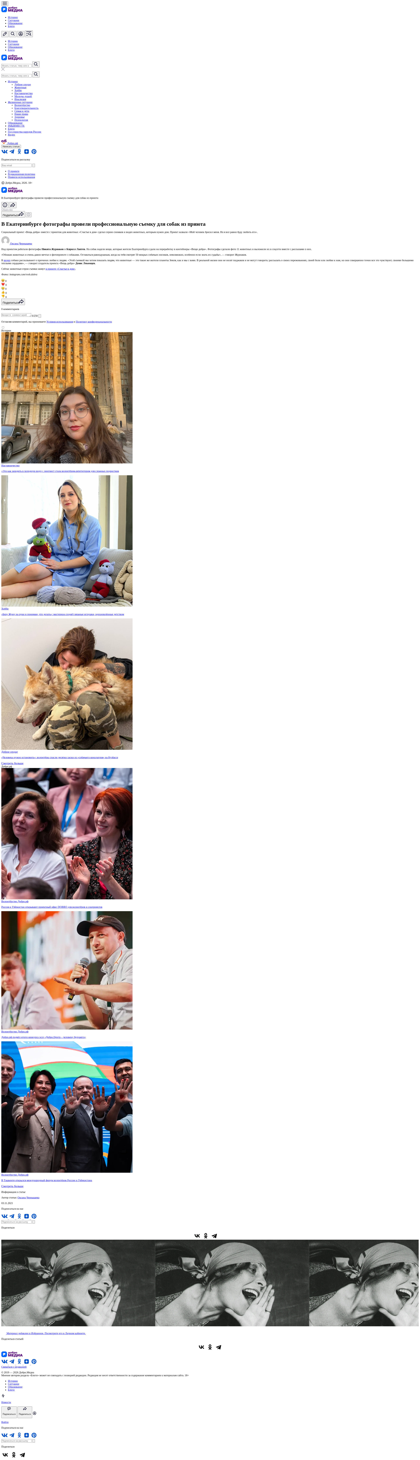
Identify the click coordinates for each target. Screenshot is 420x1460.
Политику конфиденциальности (94, 321)
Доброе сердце (22, 84)
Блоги (11, 26)
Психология (21, 120)
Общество (7, 209)
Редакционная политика (21, 174)
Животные (20, 87)
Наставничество (23, 93)
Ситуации (13, 20)
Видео (11, 134)
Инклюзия (20, 99)
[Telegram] (214, 1236)
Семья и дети (21, 111)
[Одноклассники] (206, 1236)
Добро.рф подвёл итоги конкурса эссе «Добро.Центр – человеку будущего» (43, 1037)
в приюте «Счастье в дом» (60, 268)
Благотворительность (26, 108)
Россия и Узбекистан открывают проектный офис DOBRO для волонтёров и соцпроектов (51, 907)
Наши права (21, 114)
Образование (15, 23)
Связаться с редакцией (14, 1366)
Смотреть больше (12, 763)
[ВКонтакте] (197, 1236)
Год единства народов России (24, 131)
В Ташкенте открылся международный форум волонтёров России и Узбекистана (46, 1180)
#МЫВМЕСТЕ (16, 125)
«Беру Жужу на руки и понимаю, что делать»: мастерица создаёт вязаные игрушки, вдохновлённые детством (62, 614)
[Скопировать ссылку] (223, 1236)
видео (7, 260)
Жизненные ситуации (20, 102)
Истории (13, 17)
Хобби (18, 90)
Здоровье (19, 117)
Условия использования (59, 321)
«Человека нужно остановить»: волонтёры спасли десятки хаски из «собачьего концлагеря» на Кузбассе (59, 757)
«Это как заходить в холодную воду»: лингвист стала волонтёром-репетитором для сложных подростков (60, 471)
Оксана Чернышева (28, 1197)
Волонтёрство (22, 105)
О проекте (13, 171)
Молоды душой (23, 96)
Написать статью (11, 146)
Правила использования (21, 177)
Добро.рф (23, 901)
